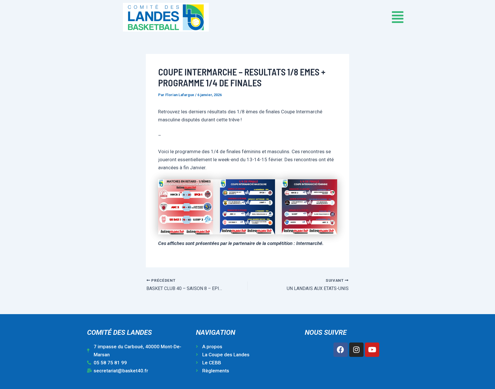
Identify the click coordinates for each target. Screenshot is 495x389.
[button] (329, 17)
